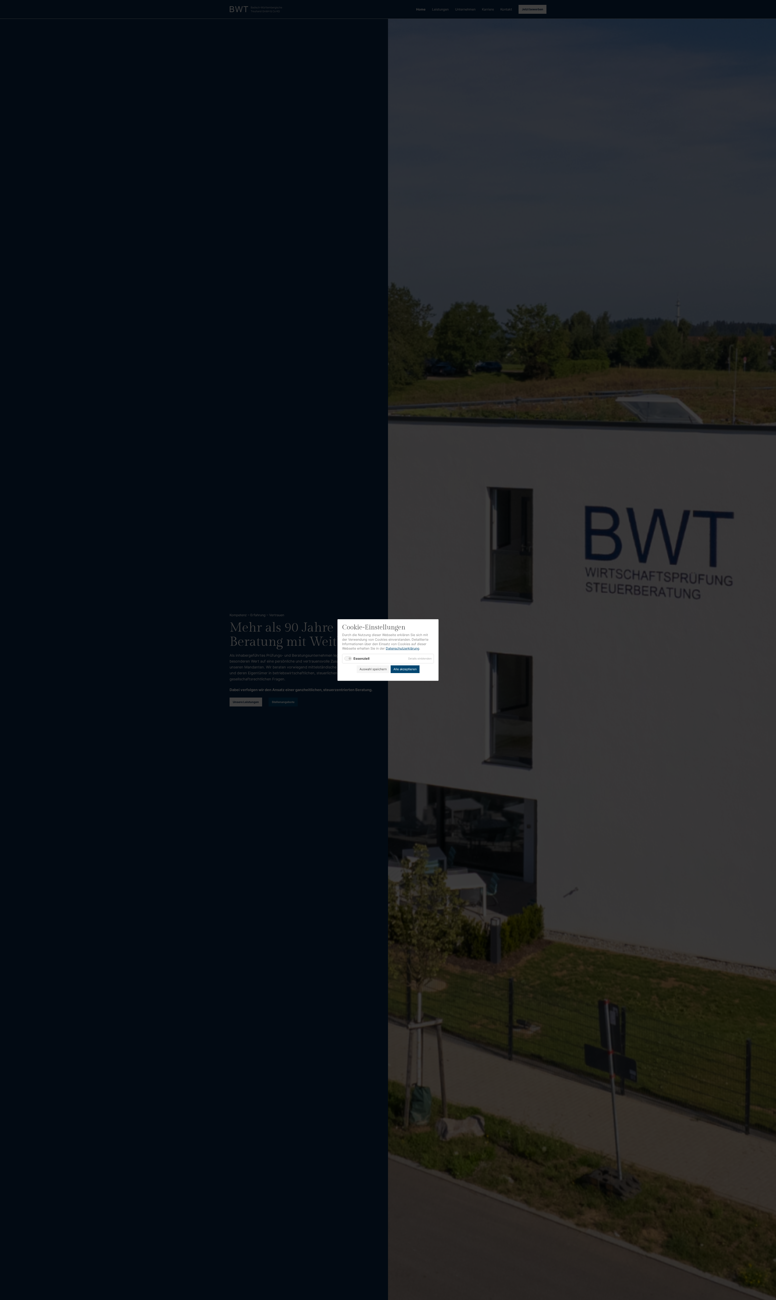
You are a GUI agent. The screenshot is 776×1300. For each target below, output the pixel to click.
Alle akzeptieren (405, 669)
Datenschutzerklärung (402, 648)
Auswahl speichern (373, 669)
